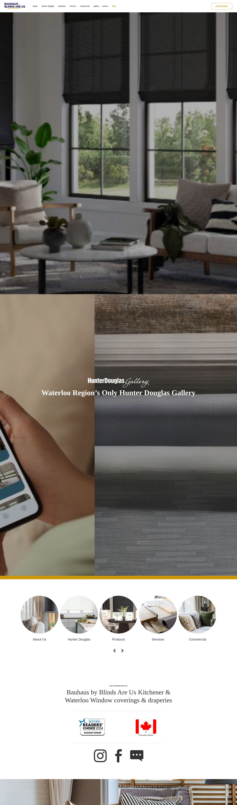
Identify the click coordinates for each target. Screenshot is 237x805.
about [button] (35, 6)
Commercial (197, 639)
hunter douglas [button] (48, 6)
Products (118, 639)
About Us (39, 639)
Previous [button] (116, 653)
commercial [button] (85, 6)
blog (114, 6)
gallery (96, 6)
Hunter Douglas (79, 639)
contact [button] (105, 6)
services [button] (73, 6)
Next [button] (122, 653)
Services (158, 639)
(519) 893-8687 (222, 6)
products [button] (62, 6)
